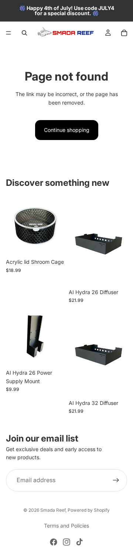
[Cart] (124, 33)
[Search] (24, 33)
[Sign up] (116, 480)
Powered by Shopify (89, 510)
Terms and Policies (66, 525)
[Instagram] (66, 542)
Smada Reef (52, 510)
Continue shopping (66, 130)
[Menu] (8, 32)
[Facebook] (53, 542)
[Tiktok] (79, 542)
